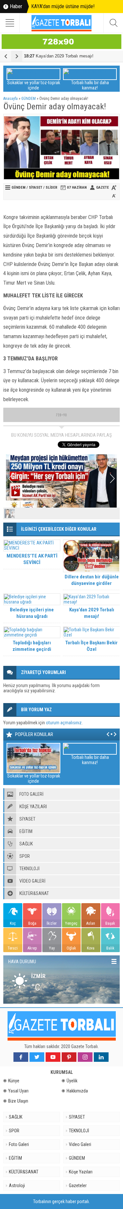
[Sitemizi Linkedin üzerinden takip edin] (101, 1057)
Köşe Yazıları (80, 1171)
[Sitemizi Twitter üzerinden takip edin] (37, 1057)
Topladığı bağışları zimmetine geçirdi (31, 646)
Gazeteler (78, 1185)
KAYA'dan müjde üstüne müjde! (62, 6)
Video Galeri (80, 1144)
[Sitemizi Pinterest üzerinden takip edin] (69, 1057)
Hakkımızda (77, 1090)
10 (113, 513)
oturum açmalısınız (64, 722)
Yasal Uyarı (18, 1090)
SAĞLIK (15, 1117)
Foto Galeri (19, 1144)
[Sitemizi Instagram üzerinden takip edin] (85, 1057)
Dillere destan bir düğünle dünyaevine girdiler (92, 580)
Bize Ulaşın (18, 1101)
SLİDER (51, 187)
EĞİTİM (15, 1158)
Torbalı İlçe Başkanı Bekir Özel (91, 646)
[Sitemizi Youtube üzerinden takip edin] (53, 1057)
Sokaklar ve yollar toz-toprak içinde (33, 85)
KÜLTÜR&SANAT (23, 1171)
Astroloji (17, 1185)
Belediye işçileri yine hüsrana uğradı (32, 613)
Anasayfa (10, 98)
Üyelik (72, 1080)
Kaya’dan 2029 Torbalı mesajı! (58, 56)
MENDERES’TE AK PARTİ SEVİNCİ (32, 559)
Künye (13, 1080)
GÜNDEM (28, 98)
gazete (102, 187)
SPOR (14, 1130)
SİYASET (35, 187)
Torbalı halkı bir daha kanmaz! (90, 85)
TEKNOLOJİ (79, 1130)
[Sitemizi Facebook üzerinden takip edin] (20, 1057)
